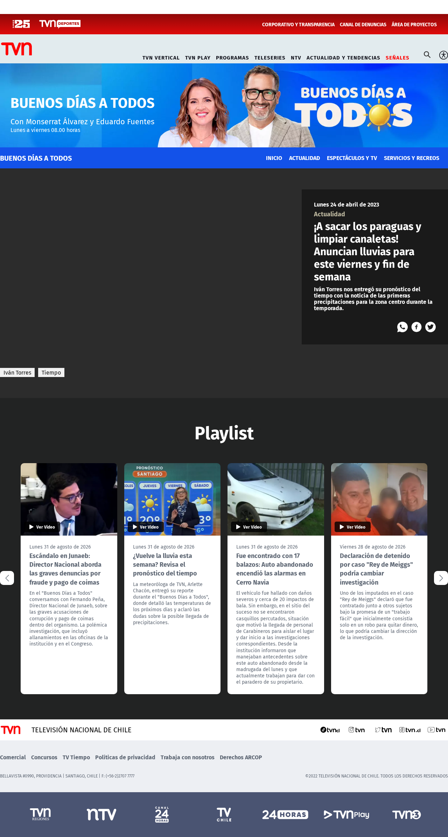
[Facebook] (416, 327)
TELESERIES (270, 56)
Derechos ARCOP (241, 757)
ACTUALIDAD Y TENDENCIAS (343, 56)
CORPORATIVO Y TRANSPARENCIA (298, 24)
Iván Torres (17, 372)
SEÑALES (398, 56)
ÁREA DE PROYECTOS (414, 24)
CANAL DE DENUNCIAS (363, 24)
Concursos (44, 757)
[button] (441, 578)
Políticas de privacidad (125, 757)
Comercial (13, 757)
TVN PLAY (198, 56)
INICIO (274, 157)
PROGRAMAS (232, 56)
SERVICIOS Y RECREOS (411, 157)
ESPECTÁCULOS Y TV (352, 157)
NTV (296, 56)
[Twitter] (430, 327)
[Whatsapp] (402, 327)
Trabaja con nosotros (188, 757)
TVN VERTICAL (161, 56)
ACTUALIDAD (304, 157)
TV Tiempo (76, 757)
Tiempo (51, 372)
